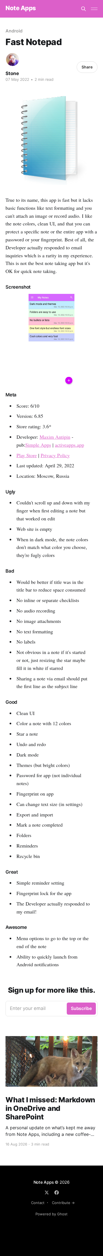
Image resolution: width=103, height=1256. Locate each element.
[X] (46, 1192)
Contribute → (63, 1202)
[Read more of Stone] (12, 60)
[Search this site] (83, 8)
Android (13, 31)
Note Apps (20, 8)
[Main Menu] (94, 9)
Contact (37, 1202)
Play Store (26, 455)
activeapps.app (69, 444)
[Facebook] (56, 1192)
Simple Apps (38, 444)
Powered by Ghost (51, 1214)
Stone (12, 73)
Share (87, 67)
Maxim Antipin (55, 437)
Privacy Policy (55, 455)
